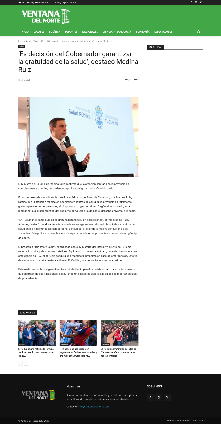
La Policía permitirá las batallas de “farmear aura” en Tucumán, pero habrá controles (118, 352)
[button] (198, 32)
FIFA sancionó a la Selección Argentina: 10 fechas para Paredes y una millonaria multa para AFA (78, 352)
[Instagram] (196, 2)
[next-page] (26, 363)
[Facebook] (191, 2)
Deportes (64, 344)
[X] (201, 2)
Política (22, 344)
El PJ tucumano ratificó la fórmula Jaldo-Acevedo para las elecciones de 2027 (36, 352)
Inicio (20, 41)
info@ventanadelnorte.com (93, 406)
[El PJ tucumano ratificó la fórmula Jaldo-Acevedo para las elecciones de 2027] (37, 333)
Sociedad (105, 344)
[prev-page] (20, 363)
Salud (28, 41)
